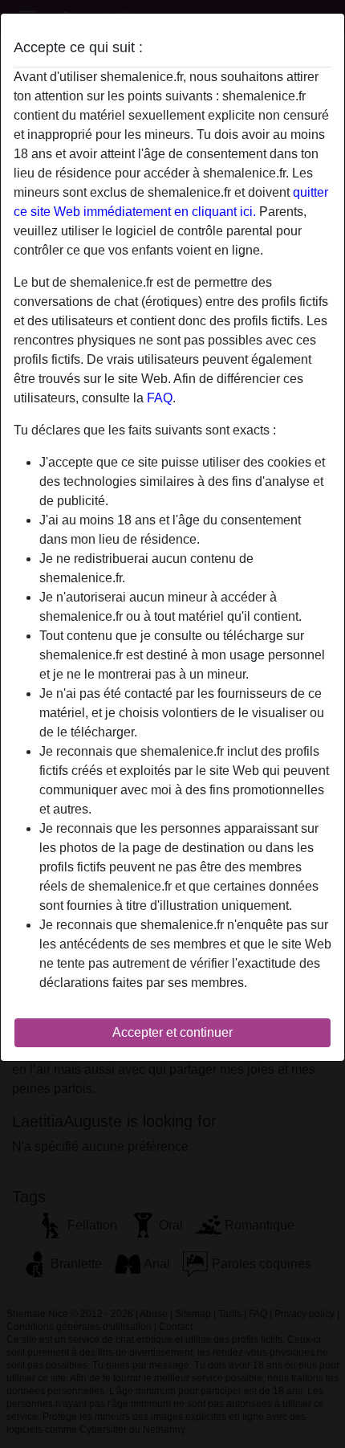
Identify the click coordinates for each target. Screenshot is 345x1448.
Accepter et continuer (172, 1032)
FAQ (159, 398)
